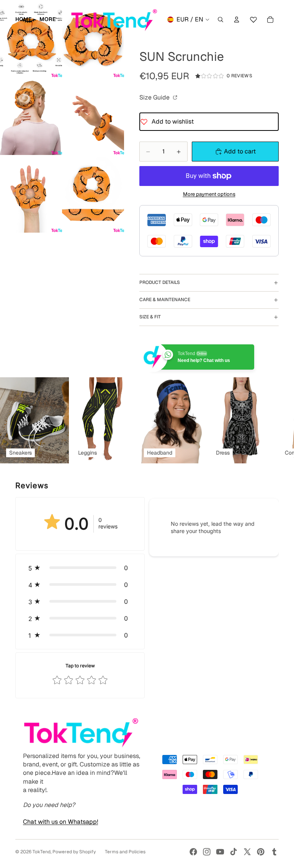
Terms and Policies (125, 852)
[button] (80, 567)
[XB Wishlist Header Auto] (253, 18)
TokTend (42, 852)
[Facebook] (193, 851)
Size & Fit (150, 317)
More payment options (209, 194)
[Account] (236, 19)
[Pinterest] (260, 851)
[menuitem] (48, 20)
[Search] (220, 19)
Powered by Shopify (74, 852)
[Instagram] (206, 851)
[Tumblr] (274, 851)
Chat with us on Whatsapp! (60, 822)
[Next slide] (270, 420)
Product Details (159, 282)
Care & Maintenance (164, 300)
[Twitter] (247, 851)
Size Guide (155, 97)
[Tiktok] (233, 851)
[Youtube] (220, 851)
